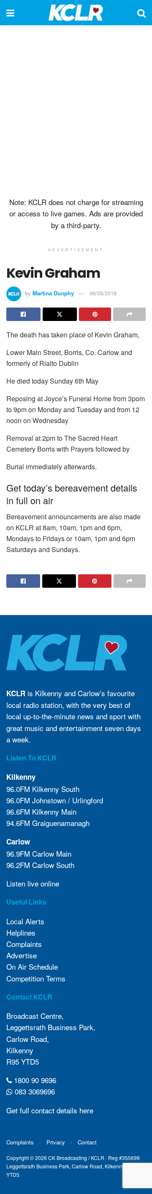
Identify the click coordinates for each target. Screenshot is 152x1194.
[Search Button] (141, 12)
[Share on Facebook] (23, 314)
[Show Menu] (10, 12)
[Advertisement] (76, 109)
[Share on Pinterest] (95, 314)
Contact (87, 1142)
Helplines (20, 932)
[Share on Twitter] (60, 314)
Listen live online (32, 883)
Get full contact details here (49, 1110)
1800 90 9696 (34, 1080)
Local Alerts (25, 921)
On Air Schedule (32, 966)
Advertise (21, 955)
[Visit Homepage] (76, 12)
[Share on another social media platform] (129, 314)
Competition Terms (35, 978)
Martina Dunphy (53, 293)
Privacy (55, 1142)
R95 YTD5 (22, 1061)
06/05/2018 (103, 293)
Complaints (24, 944)
